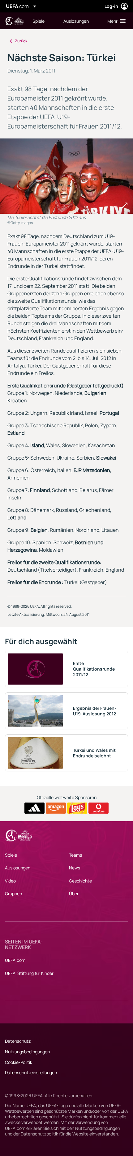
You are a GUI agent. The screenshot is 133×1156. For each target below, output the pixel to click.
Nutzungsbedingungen (27, 1052)
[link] (38, 21)
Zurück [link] (21, 41)
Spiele (11, 855)
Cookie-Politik (18, 1062)
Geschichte (80, 881)
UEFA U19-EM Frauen (14, 21)
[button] (115, 21)
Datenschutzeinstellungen (31, 1072)
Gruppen (13, 893)
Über (74, 893)
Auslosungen (17, 868)
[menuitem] (42, 21)
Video (10, 881)
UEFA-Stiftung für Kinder (29, 973)
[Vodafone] (98, 808)
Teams (75, 855)
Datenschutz (18, 1041)
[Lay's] (77, 808)
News (74, 868)
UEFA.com (15, 960)
